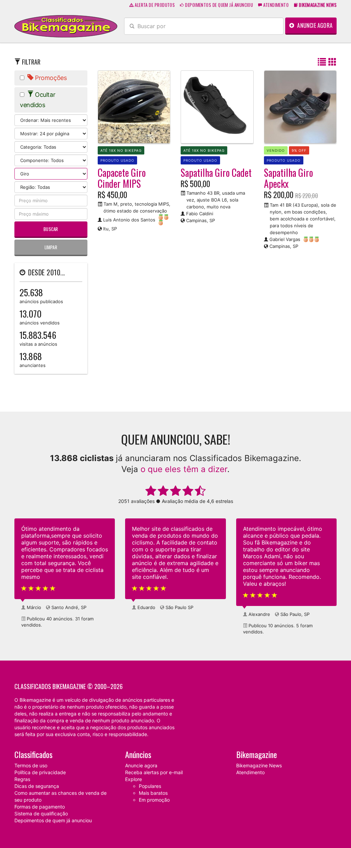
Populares (150, 786)
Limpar (51, 247)
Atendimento (275, 4)
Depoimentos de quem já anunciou (218, 4)
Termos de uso (30, 765)
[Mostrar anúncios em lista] (322, 62)
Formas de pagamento (39, 807)
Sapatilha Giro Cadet (216, 172)
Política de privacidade (40, 772)
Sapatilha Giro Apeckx (288, 178)
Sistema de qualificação (41, 813)
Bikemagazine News (259, 765)
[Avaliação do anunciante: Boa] (164, 219)
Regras (22, 779)
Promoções (50, 77)
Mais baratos (153, 793)
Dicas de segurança (36, 786)
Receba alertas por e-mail (154, 772)
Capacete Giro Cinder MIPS (122, 178)
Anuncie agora (314, 25)
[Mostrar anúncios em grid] (332, 62)
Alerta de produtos (154, 4)
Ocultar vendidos (37, 99)
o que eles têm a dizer (184, 469)
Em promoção (154, 800)
